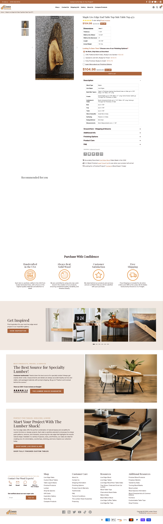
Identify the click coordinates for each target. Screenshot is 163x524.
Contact (108, 166)
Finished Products (50, 485)
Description (88, 80)
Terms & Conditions (78, 496)
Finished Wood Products (137, 477)
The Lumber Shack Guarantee (46, 391)
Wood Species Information (137, 491)
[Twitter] (74, 513)
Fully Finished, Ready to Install (99, 61)
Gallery (83, 7)
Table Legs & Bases (50, 483)
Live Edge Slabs (49, 477)
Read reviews (105, 20)
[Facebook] (64, 513)
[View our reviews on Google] (21, 391)
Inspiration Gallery (50, 496)
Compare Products (101, 7)
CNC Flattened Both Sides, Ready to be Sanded (104, 55)
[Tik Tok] (85, 513)
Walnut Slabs (104, 495)
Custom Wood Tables (51, 480)
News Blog (47, 499)
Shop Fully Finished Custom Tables (31, 451)
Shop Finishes (133, 503)
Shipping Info (75, 7)
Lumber (46, 488)
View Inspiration (18, 331)
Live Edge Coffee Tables (108, 500)
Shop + (57, 7)
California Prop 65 (95, 149)
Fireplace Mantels (135, 480)
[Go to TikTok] (158, 2)
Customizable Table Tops (137, 500)
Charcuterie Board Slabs (108, 492)
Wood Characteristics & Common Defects (140, 494)
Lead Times (102, 163)
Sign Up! (31, 497)
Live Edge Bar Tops (106, 503)
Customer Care (80, 473)
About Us (90, 7)
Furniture (132, 498)
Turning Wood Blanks (136, 485)
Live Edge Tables (106, 480)
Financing (75, 501)
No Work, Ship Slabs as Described (97, 51)
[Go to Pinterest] (160, 2)
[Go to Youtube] (155, 2)
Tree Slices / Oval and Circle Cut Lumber (111, 486)
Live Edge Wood (105, 160)
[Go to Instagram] (149, 2)
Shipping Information (79, 483)
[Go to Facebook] (147, 2)
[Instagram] (69, 513)
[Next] (77, 47)
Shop (46, 473)
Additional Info (90, 133)
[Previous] (32, 47)
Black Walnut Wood (106, 498)
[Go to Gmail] (101, 154)
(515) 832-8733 (15, 2)
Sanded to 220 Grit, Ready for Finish (101, 58)
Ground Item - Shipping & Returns (97, 129)
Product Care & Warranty (80, 488)
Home (2, 12)
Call (107, 163)
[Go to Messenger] (89, 154)
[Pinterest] (90, 513)
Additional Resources (139, 473)
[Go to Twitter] (152, 2)
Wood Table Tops (106, 489)
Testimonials (76, 491)
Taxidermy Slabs (134, 483)
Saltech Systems (152, 513)
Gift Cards (47, 493)
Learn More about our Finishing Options (98, 64)
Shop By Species (49, 491)
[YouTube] (80, 513)
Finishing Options (91, 137)
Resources (105, 473)
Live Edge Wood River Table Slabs (111, 483)
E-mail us (5, 2)
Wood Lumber (133, 488)
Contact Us (65, 7)
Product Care (89, 140)
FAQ (85, 144)
